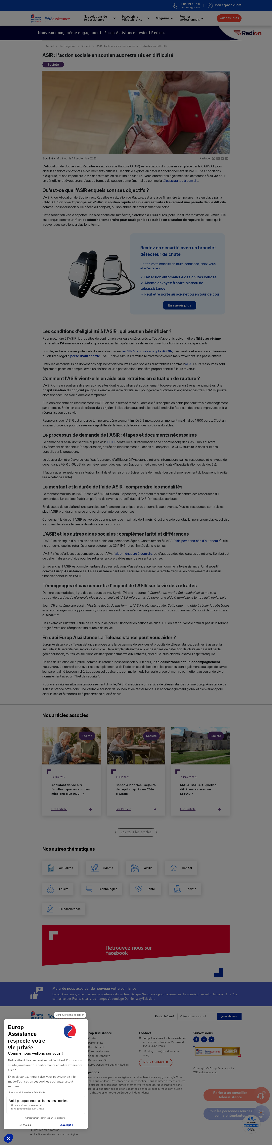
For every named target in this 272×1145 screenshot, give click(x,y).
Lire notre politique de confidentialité (26, 1092)
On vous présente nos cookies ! (26, 1104)
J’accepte (66, 1125)
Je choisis (25, 1125)
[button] (8, 1138)
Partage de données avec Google (27, 1108)
